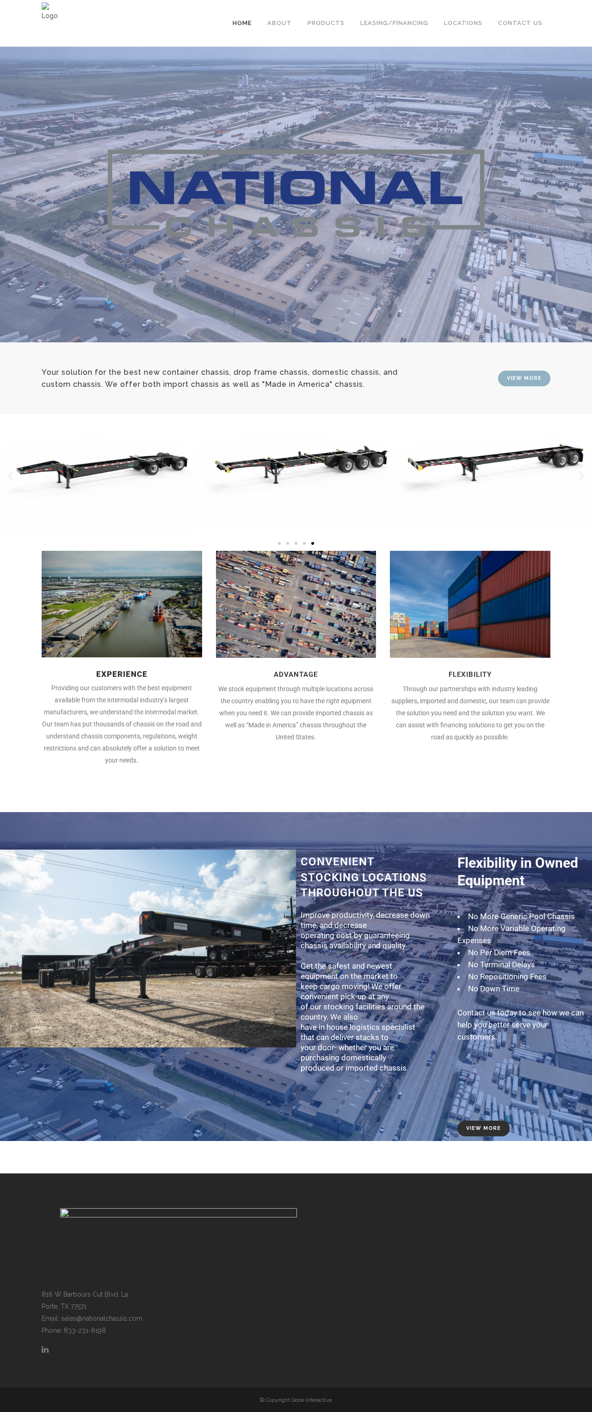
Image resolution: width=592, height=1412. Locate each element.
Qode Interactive (311, 1400)
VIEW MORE (524, 378)
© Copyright (275, 1400)
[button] (10, 475)
